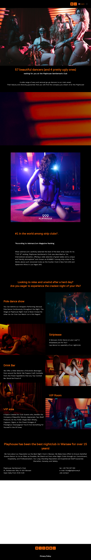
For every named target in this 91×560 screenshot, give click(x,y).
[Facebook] (71, 4)
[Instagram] (43, 548)
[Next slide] (78, 187)
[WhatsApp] (75, 4)
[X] (40, 548)
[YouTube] (47, 548)
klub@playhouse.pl (72, 470)
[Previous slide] (12, 187)
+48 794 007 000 (68, 468)
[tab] (39, 223)
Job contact (64, 473)
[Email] (50, 548)
